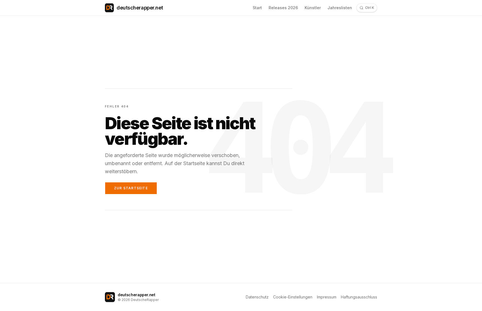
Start (257, 7)
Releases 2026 (283, 7)
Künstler (313, 7)
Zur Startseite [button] (131, 188)
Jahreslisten (339, 7)
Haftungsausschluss (359, 297)
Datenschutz (257, 297)
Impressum (326, 297)
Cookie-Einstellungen (292, 297)
